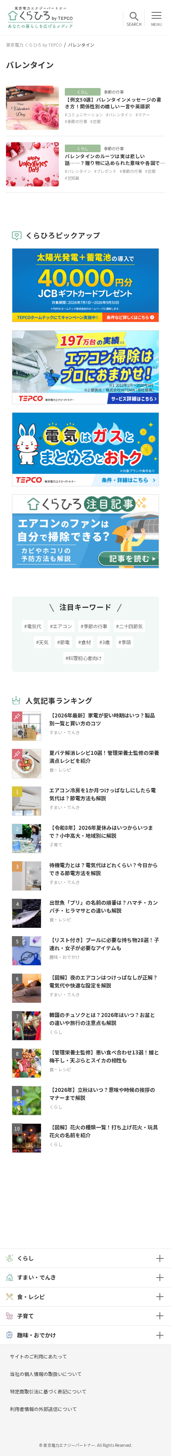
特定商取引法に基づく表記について (48, 1391)
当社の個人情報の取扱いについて (46, 1373)
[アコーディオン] (159, 1258)
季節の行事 (114, 92)
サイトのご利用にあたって (38, 1356)
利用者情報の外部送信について (43, 1408)
